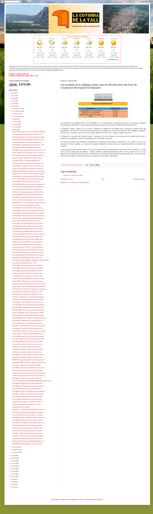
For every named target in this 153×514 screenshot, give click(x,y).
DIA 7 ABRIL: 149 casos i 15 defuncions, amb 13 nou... (28, 368)
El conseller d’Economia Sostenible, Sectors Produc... (28, 255)
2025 (12, 96)
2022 (12, 103)
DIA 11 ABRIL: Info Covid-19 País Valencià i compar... (28, 315)
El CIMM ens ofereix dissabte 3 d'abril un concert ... (27, 444)
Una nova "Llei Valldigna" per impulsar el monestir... (28, 412)
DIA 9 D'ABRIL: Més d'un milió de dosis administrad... (28, 336)
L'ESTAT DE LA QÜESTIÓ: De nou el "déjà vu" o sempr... (29, 331)
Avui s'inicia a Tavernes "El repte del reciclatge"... (27, 365)
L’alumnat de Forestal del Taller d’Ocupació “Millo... (27, 349)
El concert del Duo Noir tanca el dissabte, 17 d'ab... (27, 292)
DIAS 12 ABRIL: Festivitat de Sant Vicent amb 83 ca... (28, 307)
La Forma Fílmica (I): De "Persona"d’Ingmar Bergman (28, 305)
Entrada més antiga (139, 179)
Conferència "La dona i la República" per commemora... (29, 286)
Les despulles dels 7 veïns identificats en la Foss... (27, 323)
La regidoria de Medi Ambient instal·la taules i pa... (27, 257)
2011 (12, 479)
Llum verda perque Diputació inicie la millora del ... (27, 189)
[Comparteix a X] (94, 165)
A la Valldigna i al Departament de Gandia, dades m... (28, 386)
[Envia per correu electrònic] (90, 165)
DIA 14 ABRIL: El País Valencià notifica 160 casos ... (28, 294)
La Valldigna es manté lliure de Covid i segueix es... (28, 244)
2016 (12, 466)
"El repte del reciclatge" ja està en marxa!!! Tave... (27, 352)
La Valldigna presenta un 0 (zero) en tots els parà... (27, 341)
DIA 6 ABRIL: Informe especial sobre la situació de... (28, 383)
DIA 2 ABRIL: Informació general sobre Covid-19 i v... (28, 420)
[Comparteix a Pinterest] (98, 165)
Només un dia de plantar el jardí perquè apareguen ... (28, 218)
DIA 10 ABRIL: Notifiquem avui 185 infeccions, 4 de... (28, 320)
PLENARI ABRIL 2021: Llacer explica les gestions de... (28, 310)
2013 (12, 474)
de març (15, 447)
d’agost (15, 119)
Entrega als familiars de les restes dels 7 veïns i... (27, 404)
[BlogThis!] (92, 165)
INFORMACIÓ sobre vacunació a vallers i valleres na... (28, 417)
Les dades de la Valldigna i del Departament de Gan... (28, 423)
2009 (12, 484)
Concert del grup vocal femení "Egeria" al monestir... (28, 415)
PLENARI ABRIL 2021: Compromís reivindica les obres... (29, 318)
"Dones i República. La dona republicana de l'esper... (28, 312)
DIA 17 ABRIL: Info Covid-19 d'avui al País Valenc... (27, 265)
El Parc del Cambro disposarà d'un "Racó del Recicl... (28, 192)
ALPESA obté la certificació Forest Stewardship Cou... (28, 333)
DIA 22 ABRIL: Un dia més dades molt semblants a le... (28, 216)
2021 (12, 106)
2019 (12, 458)
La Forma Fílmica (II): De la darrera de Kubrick (26, 181)
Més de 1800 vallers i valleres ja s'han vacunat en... (28, 273)
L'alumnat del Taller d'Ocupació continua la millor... (27, 438)
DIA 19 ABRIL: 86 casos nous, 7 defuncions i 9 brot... (28, 252)
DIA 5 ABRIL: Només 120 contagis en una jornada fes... (29, 391)
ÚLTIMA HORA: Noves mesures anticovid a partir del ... (28, 210)
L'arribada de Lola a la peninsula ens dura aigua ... (27, 208)
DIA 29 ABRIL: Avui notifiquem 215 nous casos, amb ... (28, 145)
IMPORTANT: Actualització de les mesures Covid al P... (28, 360)
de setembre (16, 116)
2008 (12, 487)
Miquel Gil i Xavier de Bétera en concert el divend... (27, 242)
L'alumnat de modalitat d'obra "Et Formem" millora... (28, 396)
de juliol (15, 121)
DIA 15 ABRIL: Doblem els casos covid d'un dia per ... (28, 281)
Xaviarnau (81, 499)
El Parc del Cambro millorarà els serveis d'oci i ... (27, 221)
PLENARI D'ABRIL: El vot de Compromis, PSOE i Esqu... (29, 362)
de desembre (17, 108)
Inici (103, 179)
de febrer (15, 449)
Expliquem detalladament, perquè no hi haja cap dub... (29, 171)
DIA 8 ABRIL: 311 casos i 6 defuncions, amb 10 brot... (28, 354)
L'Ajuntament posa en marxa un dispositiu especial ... (28, 436)
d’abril (15, 129)
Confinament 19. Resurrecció (21, 407)
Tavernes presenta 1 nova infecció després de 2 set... (28, 163)
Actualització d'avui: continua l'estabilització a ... (26, 160)
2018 (12, 461)
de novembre (17, 111)
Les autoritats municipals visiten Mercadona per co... (28, 271)
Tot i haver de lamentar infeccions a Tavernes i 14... (27, 134)
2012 (12, 476)
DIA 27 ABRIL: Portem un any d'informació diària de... (28, 155)
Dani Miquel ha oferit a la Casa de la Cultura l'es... (27, 378)
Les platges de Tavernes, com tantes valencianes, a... (28, 328)
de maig (15, 127)
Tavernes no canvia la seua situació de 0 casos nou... (28, 200)
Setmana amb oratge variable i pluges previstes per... (28, 250)
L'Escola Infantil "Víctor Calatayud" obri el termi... (27, 147)
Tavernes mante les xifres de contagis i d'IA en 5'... (27, 388)
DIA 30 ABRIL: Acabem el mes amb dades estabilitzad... (29, 132)
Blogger (100, 499)
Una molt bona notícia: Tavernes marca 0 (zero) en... (28, 344)
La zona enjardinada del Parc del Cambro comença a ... (29, 234)
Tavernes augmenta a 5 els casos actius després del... (28, 137)
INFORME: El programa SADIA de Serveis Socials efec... (29, 150)
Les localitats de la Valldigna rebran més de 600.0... (28, 231)
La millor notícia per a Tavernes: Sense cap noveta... (28, 247)
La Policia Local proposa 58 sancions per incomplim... (28, 375)
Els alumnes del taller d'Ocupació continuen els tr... (27, 428)
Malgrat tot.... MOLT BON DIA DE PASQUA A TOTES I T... (29, 409)
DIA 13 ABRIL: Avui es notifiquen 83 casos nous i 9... (28, 302)
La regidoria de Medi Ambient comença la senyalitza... (28, 213)
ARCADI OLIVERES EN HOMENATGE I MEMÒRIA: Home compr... (32, 381)
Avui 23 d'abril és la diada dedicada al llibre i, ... (26, 205)
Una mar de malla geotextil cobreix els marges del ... (28, 187)
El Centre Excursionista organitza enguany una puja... (28, 139)
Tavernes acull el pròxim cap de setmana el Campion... (29, 174)
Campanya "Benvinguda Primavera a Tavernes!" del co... (29, 284)
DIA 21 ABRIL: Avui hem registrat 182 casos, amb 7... (28, 223)
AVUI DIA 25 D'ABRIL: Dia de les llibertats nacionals (28, 179)
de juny (15, 124)
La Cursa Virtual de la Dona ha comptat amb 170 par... (28, 339)
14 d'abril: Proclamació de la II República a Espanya (28, 297)
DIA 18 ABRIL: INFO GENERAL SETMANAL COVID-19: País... (31, 260)
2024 (12, 98)
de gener (15, 452)
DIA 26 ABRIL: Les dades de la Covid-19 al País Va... (28, 166)
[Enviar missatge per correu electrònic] (86, 165)
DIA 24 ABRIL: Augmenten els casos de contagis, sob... (28, 184)
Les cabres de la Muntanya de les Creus (24, 263)
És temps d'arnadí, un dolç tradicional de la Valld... (27, 431)
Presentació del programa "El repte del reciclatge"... (28, 370)
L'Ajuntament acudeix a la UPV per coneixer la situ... (28, 226)
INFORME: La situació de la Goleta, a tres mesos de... (28, 394)
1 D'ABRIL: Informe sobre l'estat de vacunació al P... (27, 433)
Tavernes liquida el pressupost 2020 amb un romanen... (29, 373)
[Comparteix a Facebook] (96, 165)
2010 (12, 482)
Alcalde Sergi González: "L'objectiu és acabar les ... (27, 402)
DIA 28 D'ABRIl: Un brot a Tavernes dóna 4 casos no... (28, 153)
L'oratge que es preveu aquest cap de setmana (26, 347)
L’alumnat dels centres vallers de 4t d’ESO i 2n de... (27, 357)
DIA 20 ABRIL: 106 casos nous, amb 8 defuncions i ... (28, 236)
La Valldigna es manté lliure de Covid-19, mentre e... (28, 197)
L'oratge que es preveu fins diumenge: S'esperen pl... (28, 299)
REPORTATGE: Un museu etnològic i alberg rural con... (29, 202)
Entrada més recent (67, 179)
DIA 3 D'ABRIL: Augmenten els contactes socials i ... (28, 399)
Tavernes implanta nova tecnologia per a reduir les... (28, 168)
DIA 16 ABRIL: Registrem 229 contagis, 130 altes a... (28, 268)
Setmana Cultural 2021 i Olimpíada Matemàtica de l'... (28, 441)
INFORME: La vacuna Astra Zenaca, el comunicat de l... (29, 326)
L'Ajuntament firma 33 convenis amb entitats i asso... (28, 239)
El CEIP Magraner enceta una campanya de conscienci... (29, 289)
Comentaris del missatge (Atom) (79, 182)
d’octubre (16, 114)
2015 (12, 469)
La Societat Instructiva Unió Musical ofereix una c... (27, 142)
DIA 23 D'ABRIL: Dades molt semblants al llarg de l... (28, 194)
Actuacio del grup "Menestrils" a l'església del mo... (27, 158)
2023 (12, 101)
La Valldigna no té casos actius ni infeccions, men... (27, 276)
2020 (12, 455)
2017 (12, 463)
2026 (12, 93)
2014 (12, 471)
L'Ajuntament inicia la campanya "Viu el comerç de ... (28, 229)
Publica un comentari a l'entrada (73, 175)
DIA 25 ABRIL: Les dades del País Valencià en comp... (28, 176)
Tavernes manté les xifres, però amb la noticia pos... (28, 425)
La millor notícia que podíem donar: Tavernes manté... (28, 278)
